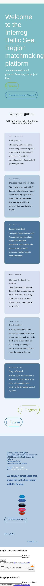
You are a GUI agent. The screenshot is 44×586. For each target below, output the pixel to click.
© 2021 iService (32, 542)
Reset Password (6, 585)
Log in (15, 422)
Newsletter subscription (16, 519)
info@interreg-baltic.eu (19, 469)
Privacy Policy (9, 534)
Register (13, 85)
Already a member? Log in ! (22, 95)
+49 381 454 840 (18, 467)
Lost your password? (22, 563)
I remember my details (21, 585)
